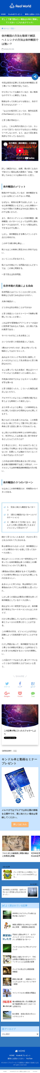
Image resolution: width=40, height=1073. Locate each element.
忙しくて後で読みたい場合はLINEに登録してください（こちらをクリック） (20, 21)
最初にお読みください (16, 1058)
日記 (15, 751)
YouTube (29, 1058)
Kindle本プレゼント (15, 14)
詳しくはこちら (20, 824)
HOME (3, 14)
